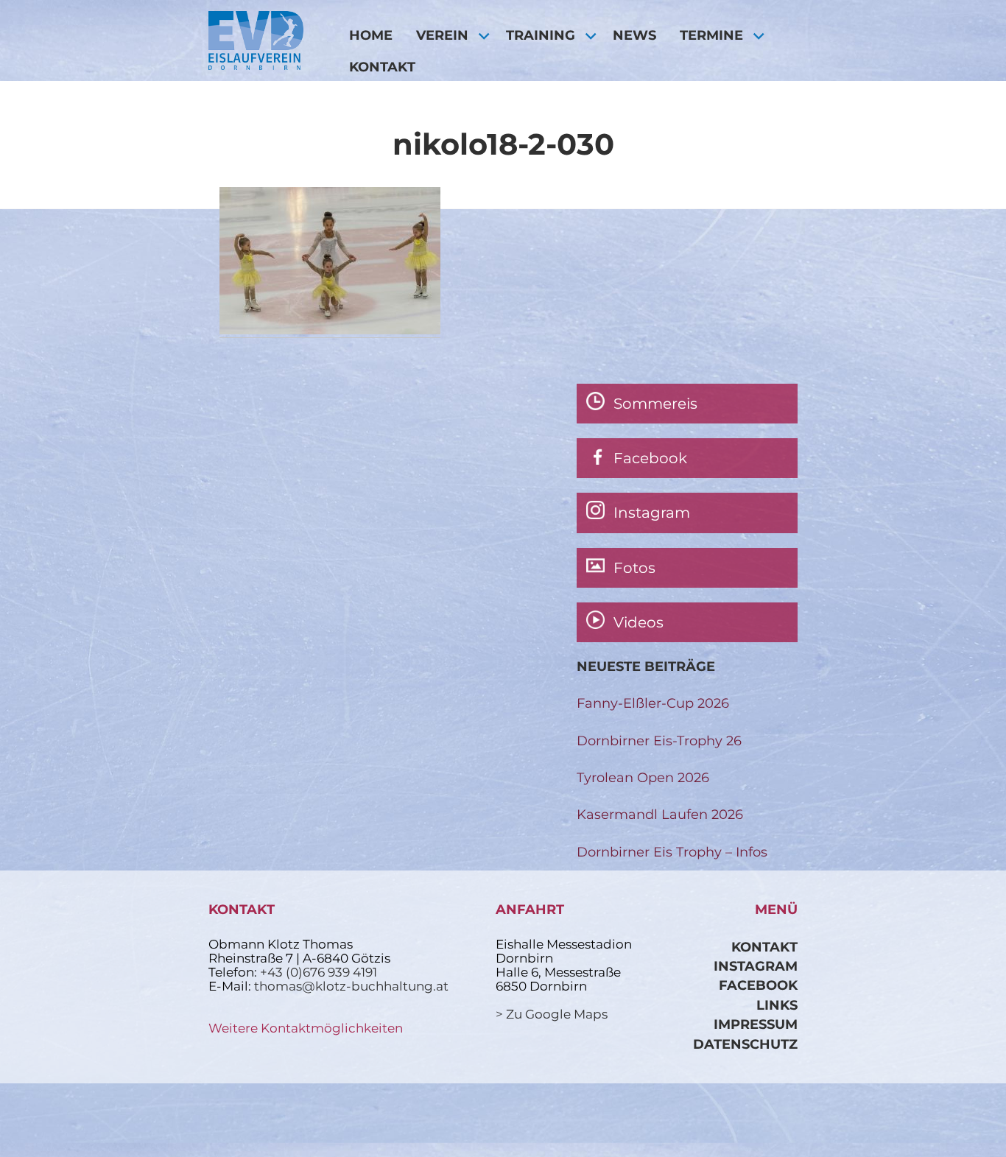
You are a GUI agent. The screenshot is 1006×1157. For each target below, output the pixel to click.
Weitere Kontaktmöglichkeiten (305, 1028)
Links (777, 1005)
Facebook (758, 985)
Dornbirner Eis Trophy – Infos (672, 851)
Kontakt (382, 66)
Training (540, 35)
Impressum (756, 1024)
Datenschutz (745, 1044)
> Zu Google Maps (552, 1014)
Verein (442, 35)
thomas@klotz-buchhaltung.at (351, 986)
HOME (371, 35)
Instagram (756, 966)
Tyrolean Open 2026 (643, 777)
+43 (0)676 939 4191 (318, 972)
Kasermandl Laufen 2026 (660, 814)
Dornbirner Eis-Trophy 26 (659, 740)
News (634, 35)
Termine (711, 35)
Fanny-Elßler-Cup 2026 (653, 703)
